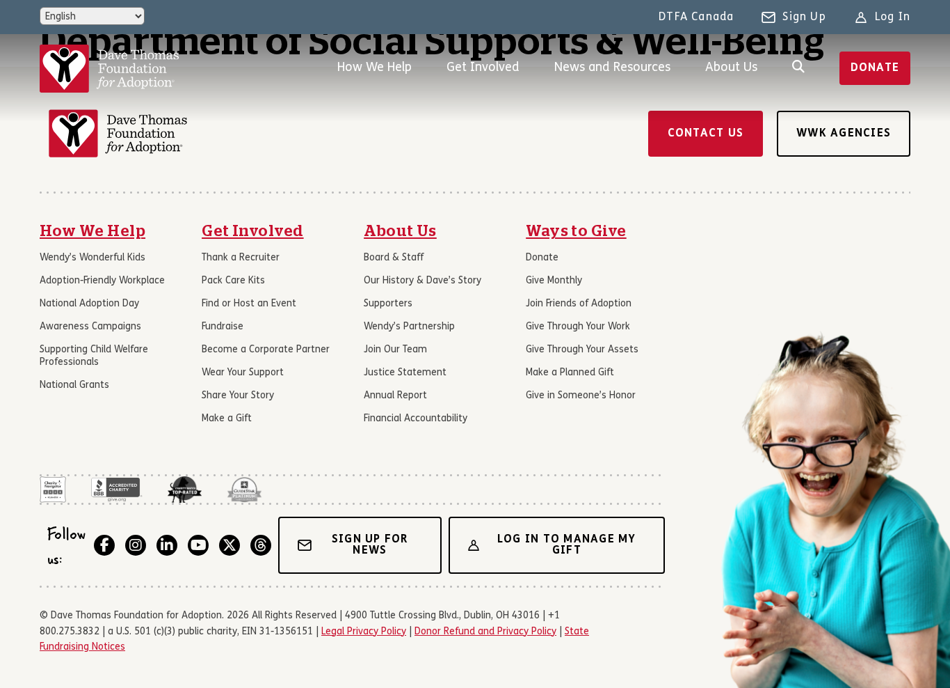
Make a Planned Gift (570, 373)
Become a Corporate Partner (266, 350)
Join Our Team (395, 350)
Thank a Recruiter (241, 258)
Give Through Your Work (578, 327)
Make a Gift (227, 419)
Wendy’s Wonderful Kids (92, 258)
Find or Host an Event (249, 304)
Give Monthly (554, 281)
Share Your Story (238, 396)
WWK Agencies (843, 133)
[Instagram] (135, 545)
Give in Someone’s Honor (581, 396)
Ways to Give (576, 231)
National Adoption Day (89, 304)
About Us (731, 68)
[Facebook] (104, 545)
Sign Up (804, 17)
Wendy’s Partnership (409, 327)
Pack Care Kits (233, 281)
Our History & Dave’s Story (422, 281)
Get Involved (483, 68)
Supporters (388, 304)
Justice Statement (405, 373)
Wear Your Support (243, 373)
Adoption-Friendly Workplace (102, 281)
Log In (892, 17)
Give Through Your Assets (582, 350)
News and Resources (612, 68)
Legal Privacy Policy (363, 632)
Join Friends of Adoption (578, 304)
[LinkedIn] (166, 545)
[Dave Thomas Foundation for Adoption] (109, 68)
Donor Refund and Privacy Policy (485, 632)
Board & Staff (394, 258)
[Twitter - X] (229, 545)
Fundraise (222, 327)
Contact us (706, 133)
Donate (875, 68)
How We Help (374, 68)
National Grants (74, 385)
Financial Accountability (415, 419)
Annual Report (395, 396)
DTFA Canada (696, 17)
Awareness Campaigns (90, 327)
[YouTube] (198, 545)
